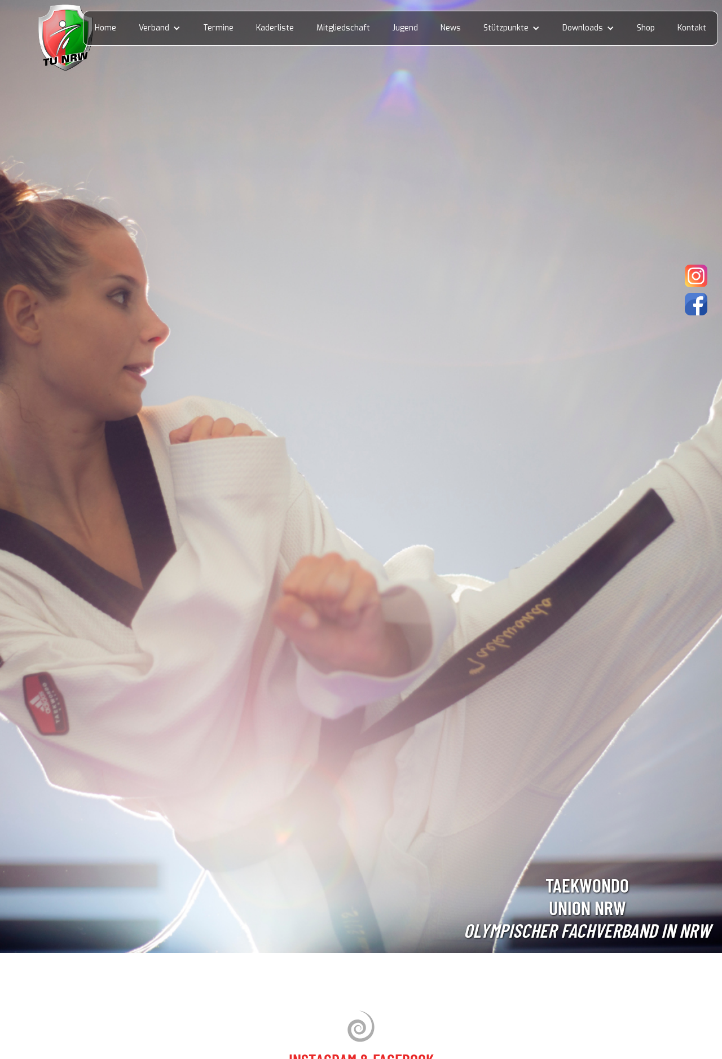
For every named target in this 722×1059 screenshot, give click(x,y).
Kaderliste (275, 28)
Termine (218, 28)
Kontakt (691, 28)
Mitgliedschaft (343, 28)
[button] (159, 28)
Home (105, 28)
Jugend (405, 28)
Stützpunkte (506, 28)
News (451, 28)
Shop (646, 28)
